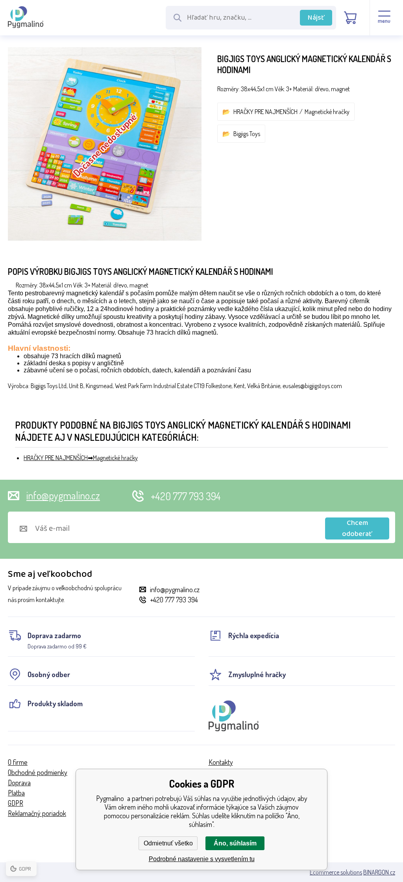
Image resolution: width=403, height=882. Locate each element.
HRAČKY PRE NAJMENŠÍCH (265, 112)
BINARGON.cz (379, 872)
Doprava (19, 782)
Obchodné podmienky (37, 772)
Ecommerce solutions (336, 872)
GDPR (15, 803)
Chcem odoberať (357, 528)
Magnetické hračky (327, 112)
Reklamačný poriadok (37, 813)
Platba (16, 792)
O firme (18, 762)
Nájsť (316, 17)
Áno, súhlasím (235, 843)
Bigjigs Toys (246, 134)
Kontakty (221, 762)
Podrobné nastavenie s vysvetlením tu (202, 859)
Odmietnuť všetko (168, 843)
